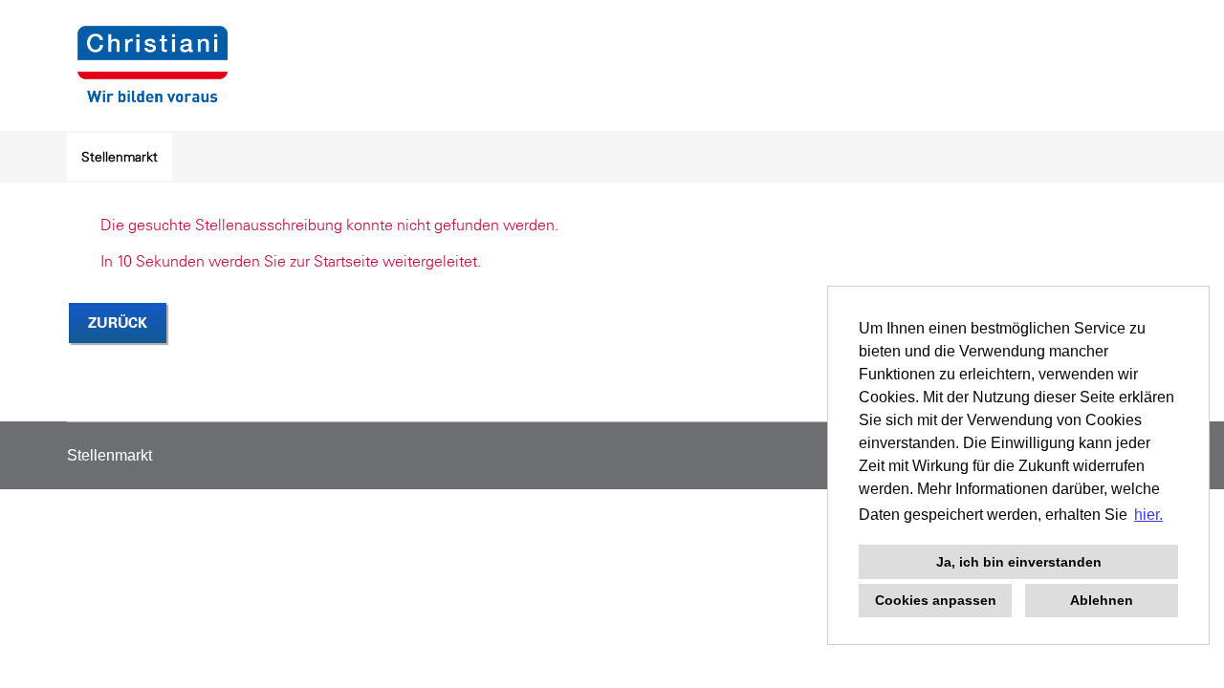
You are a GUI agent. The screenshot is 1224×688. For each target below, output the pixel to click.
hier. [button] (1148, 514)
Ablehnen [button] (1101, 600)
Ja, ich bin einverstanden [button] (1019, 562)
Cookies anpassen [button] (935, 600)
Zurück (117, 322)
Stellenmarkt (119, 156)
